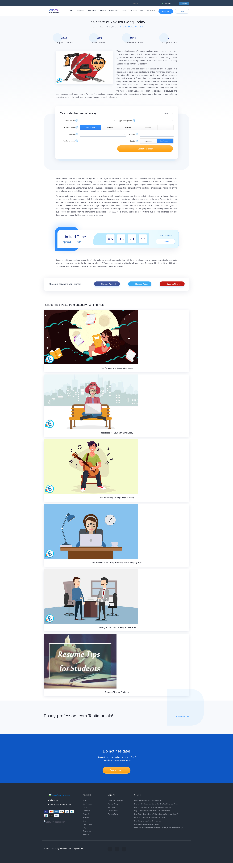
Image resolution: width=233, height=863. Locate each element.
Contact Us (87, 831)
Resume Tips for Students (117, 692)
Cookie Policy (112, 811)
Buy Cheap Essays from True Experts (147, 821)
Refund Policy (113, 807)
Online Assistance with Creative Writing (148, 800)
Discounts (113, 11)
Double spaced (165, 141)
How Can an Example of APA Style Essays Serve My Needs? (156, 814)
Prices (103, 11)
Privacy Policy (113, 804)
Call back (184, 3)
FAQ (141, 11)
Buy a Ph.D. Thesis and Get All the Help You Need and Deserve (156, 804)
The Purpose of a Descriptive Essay (116, 368)
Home (71, 11)
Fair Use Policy (113, 814)
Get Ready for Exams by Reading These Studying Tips (117, 562)
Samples (133, 11)
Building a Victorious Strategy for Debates (117, 627)
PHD (165, 127)
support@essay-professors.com (59, 804)
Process (80, 11)
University (128, 127)
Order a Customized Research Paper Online (149, 817)
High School (90, 127)
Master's (148, 127)
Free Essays (87, 824)
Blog (84, 821)
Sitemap (86, 834)
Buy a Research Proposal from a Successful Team (152, 811)
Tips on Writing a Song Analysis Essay (116, 498)
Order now (92, 11)
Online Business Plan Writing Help (146, 824)
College (110, 127)
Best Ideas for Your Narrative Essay (116, 433)
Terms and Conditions (115, 800)
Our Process (87, 804)
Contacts (151, 11)
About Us (86, 814)
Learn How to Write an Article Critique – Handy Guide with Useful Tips (158, 828)
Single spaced (148, 141)
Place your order (116, 770)
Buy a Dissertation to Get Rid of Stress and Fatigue (152, 807)
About (123, 11)
